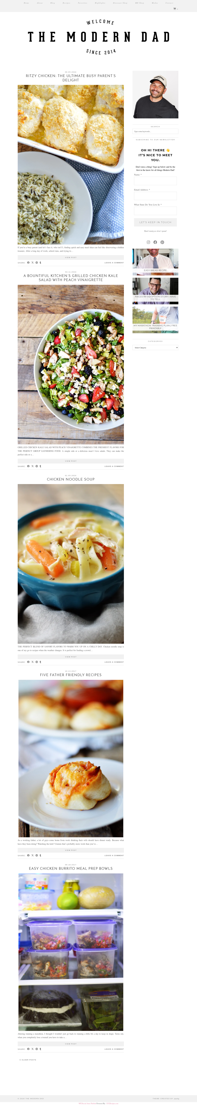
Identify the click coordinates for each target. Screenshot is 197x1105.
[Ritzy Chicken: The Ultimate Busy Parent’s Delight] (71, 243)
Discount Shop (120, 3)
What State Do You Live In (148, 204)
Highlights (100, 3)
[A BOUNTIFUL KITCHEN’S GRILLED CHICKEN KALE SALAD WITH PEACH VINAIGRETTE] (71, 443)
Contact (169, 3)
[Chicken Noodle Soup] (71, 642)
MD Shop (139, 3)
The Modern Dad (35, 1098)
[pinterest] (162, 242)
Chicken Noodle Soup (71, 479)
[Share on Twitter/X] (33, 262)
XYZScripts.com (112, 1103)
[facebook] (155, 242)
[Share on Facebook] (28, 262)
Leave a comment (114, 263)
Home (26, 3)
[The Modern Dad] (98, 31)
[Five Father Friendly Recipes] (70, 836)
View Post (71, 257)
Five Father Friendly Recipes (71, 675)
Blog (52, 3)
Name (138, 174)
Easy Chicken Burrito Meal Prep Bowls (71, 869)
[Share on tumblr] (40, 262)
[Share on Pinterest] (37, 262)
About (40, 3)
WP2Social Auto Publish (87, 1103)
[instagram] (148, 242)
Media (155, 3)
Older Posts (28, 1060)
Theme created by (166, 1098)
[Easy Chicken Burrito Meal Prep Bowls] (70, 1030)
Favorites (82, 3)
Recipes (66, 3)
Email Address (142, 189)
